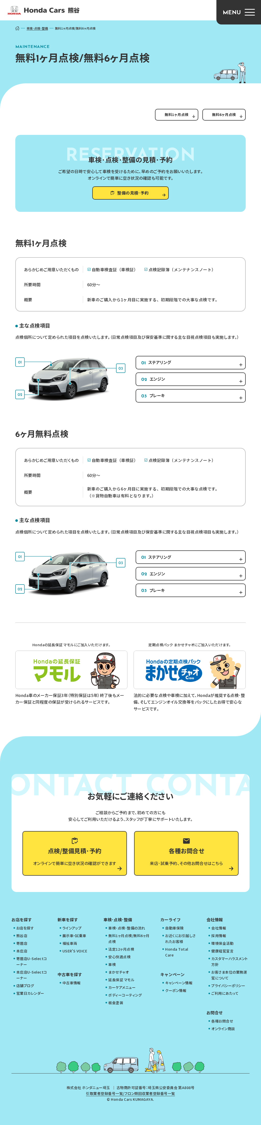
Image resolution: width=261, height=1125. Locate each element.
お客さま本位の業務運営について (229, 974)
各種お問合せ (222, 1021)
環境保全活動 (222, 943)
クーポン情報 (175, 990)
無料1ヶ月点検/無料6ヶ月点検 (128, 938)
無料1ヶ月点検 (176, 114)
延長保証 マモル (121, 979)
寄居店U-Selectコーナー (31, 961)
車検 (112, 964)
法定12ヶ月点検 (121, 949)
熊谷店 (21, 935)
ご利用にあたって (225, 993)
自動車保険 (174, 927)
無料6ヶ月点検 (224, 114)
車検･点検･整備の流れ (126, 927)
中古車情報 (71, 982)
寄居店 (21, 943)
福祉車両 (69, 943)
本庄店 (21, 950)
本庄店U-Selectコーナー (31, 974)
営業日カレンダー (30, 993)
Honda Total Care (176, 952)
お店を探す (25, 927)
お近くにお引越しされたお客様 (180, 938)
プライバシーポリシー (228, 985)
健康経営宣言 (222, 950)
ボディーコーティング (125, 995)
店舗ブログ (25, 985)
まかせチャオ (118, 972)
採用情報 (218, 935)
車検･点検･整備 (37, 28)
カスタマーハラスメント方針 (229, 961)
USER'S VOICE (74, 950)
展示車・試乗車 (74, 935)
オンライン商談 (223, 1028)
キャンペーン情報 (178, 982)
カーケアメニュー (122, 987)
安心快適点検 (119, 956)
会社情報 (218, 927)
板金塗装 (115, 1002)
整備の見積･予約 (133, 193)
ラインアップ (72, 927)
